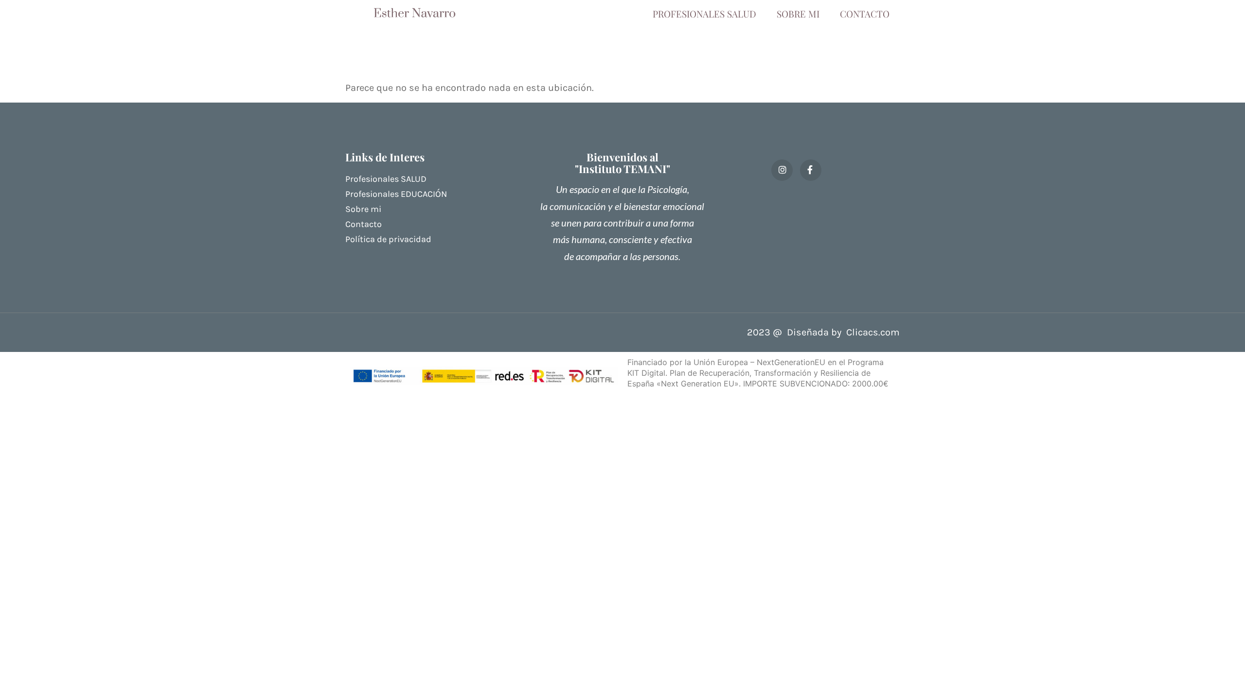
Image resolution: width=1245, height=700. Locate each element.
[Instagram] (782, 170)
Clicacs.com (873, 332)
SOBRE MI (798, 13)
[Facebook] (810, 170)
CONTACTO (864, 13)
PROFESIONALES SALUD (704, 13)
